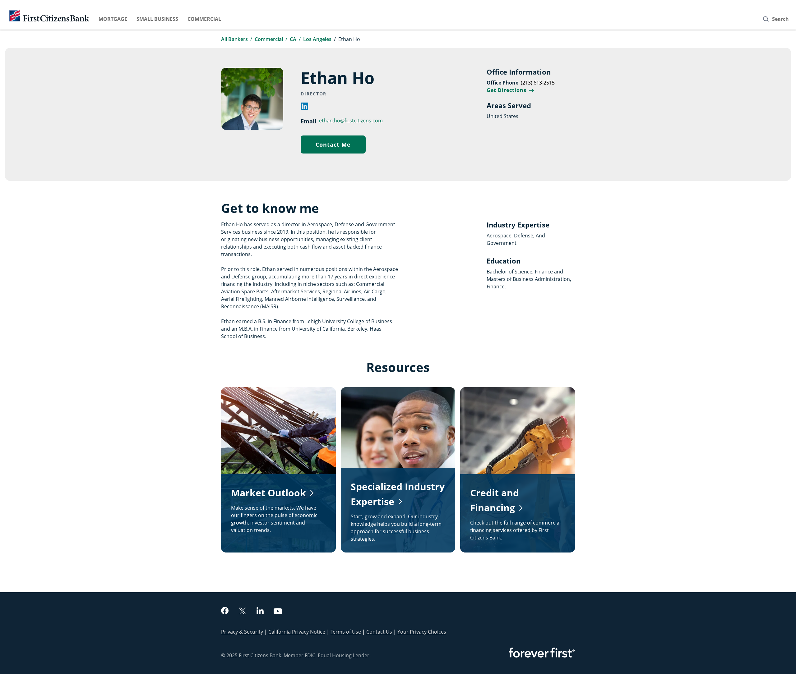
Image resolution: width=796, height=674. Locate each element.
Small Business (157, 19)
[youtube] (278, 612)
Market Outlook (268, 492)
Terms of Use (346, 631)
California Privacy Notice (296, 631)
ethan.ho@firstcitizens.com (351, 120)
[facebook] (225, 611)
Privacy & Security (242, 631)
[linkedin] (304, 108)
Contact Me (341, 146)
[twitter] (242, 612)
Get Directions (510, 90)
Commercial (204, 19)
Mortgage (113, 19)
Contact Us (379, 631)
